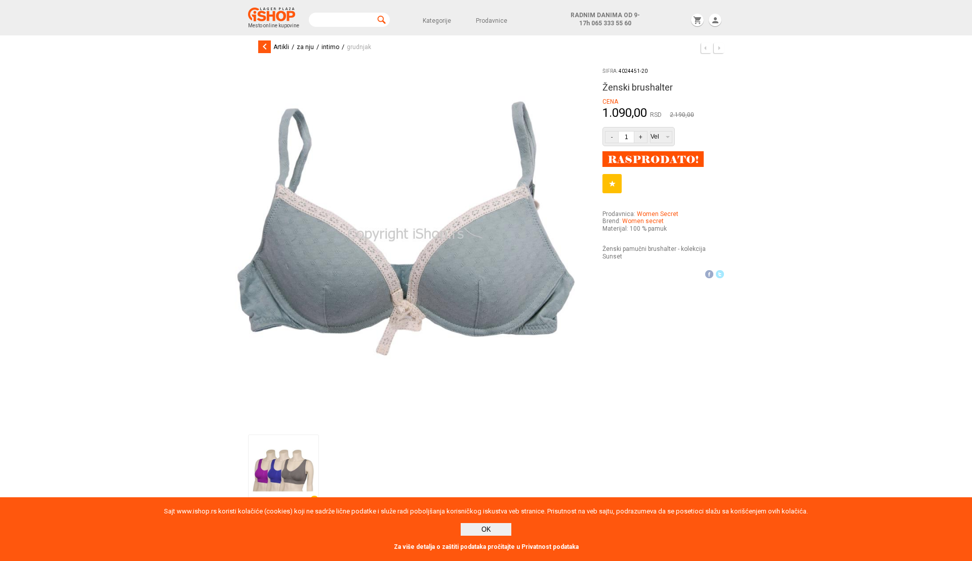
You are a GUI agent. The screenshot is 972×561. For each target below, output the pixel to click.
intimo (330, 47)
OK (486, 529)
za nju (305, 47)
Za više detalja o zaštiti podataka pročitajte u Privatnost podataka (486, 546)
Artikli (281, 47)
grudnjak (359, 47)
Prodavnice (491, 20)
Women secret (643, 221)
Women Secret (657, 214)
